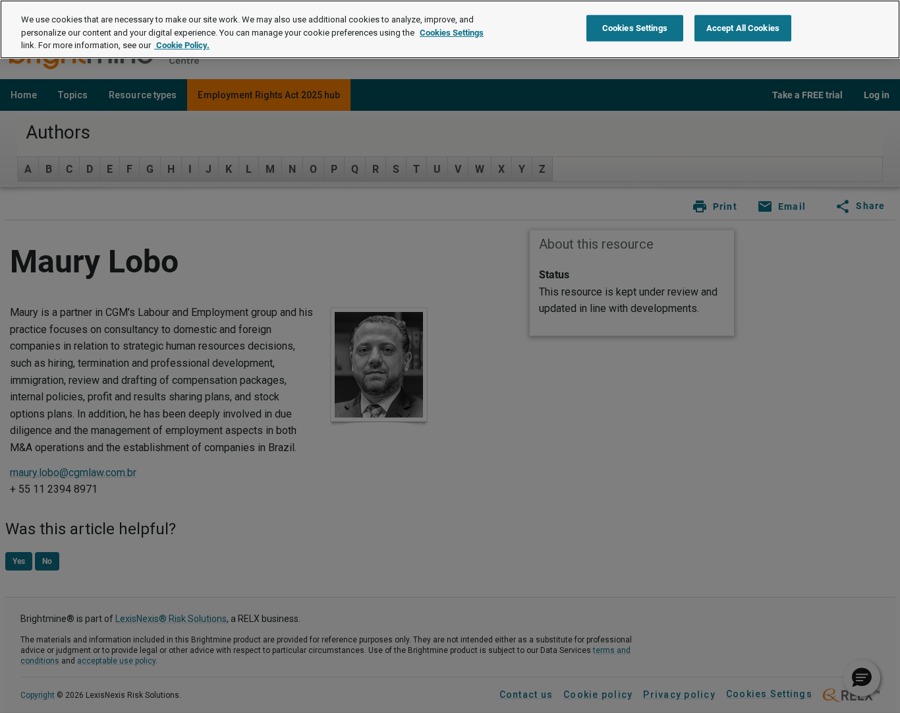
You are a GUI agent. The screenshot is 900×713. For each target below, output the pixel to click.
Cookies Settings (452, 33)
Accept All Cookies (742, 28)
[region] (450, 29)
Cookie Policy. (182, 45)
